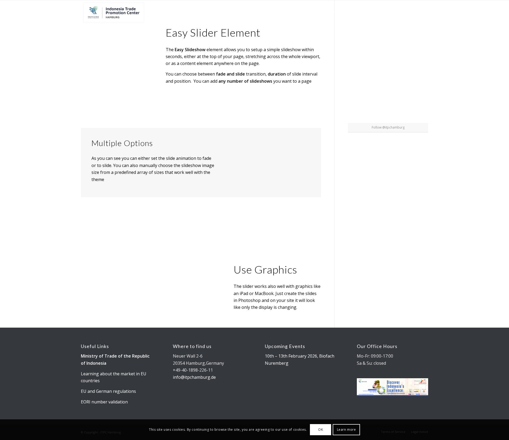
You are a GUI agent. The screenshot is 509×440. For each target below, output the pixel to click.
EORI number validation (104, 402)
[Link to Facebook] (424, 12)
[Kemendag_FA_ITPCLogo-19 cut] (113, 12)
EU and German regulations (108, 391)
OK (320, 429)
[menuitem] (239, 12)
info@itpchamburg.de (194, 377)
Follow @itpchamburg (388, 127)
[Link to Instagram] (416, 12)
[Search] (396, 12)
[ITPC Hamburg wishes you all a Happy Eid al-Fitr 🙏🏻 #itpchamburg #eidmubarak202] (361, 26)
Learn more (346, 429)
